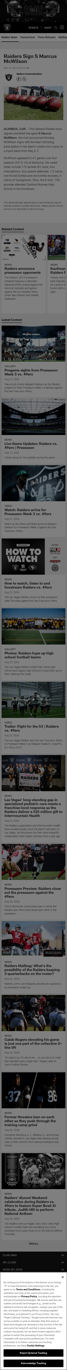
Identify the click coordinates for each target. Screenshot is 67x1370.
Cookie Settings (35, 1345)
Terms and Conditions (28, 1289)
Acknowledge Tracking (33, 1363)
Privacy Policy (29, 1296)
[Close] (63, 1277)
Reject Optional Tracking (33, 1352)
